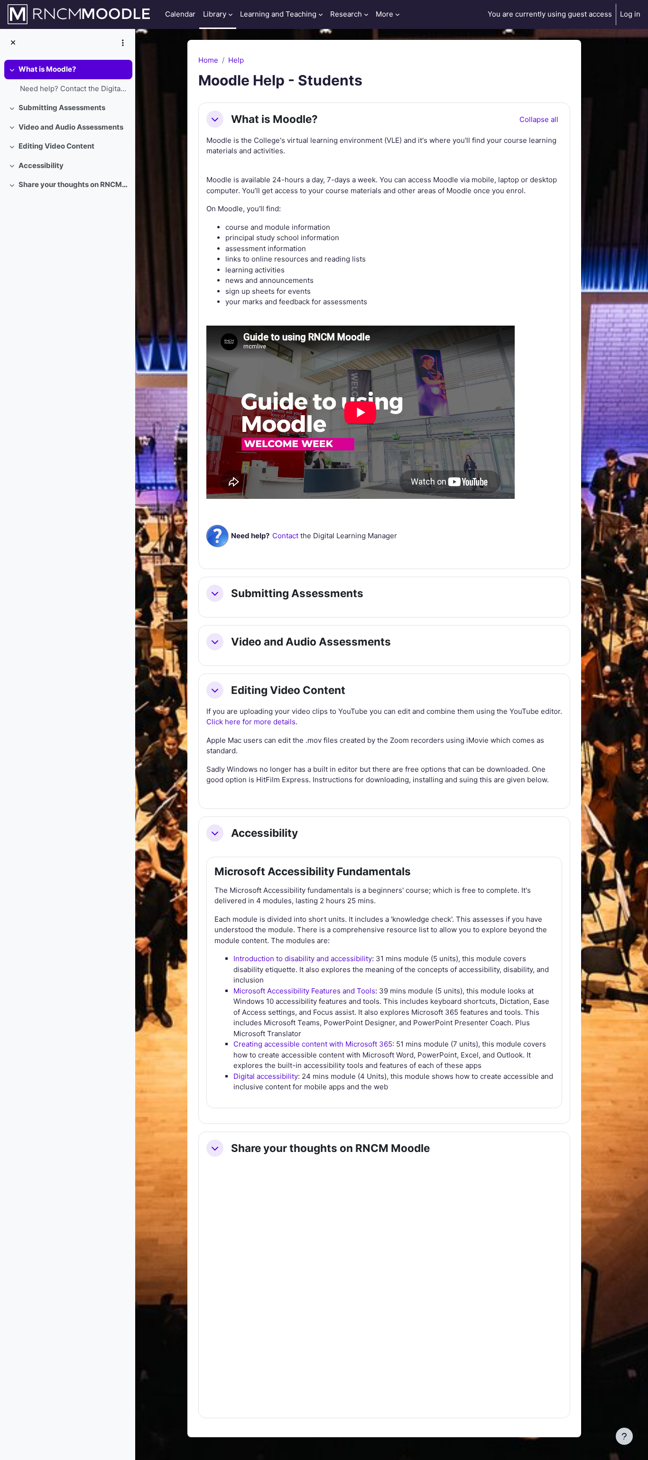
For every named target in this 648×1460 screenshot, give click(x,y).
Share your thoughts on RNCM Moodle (73, 184)
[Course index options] (122, 42)
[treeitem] (67, 79)
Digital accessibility (265, 1076)
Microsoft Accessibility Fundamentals (312, 871)
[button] (214, 119)
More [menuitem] (384, 14)
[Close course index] (13, 43)
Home (208, 60)
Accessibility (41, 165)
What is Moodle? (47, 69)
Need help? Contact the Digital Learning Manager (74, 88)
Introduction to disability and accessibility (302, 958)
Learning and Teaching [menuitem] (278, 14)
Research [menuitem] (346, 14)
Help (236, 60)
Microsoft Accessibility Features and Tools (304, 990)
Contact (285, 535)
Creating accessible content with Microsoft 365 (312, 1043)
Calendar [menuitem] (180, 14)
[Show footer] (624, 1436)
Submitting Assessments (62, 107)
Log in (630, 14)
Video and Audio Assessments (71, 126)
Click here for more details (251, 721)
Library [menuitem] (214, 14)
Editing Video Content (56, 145)
